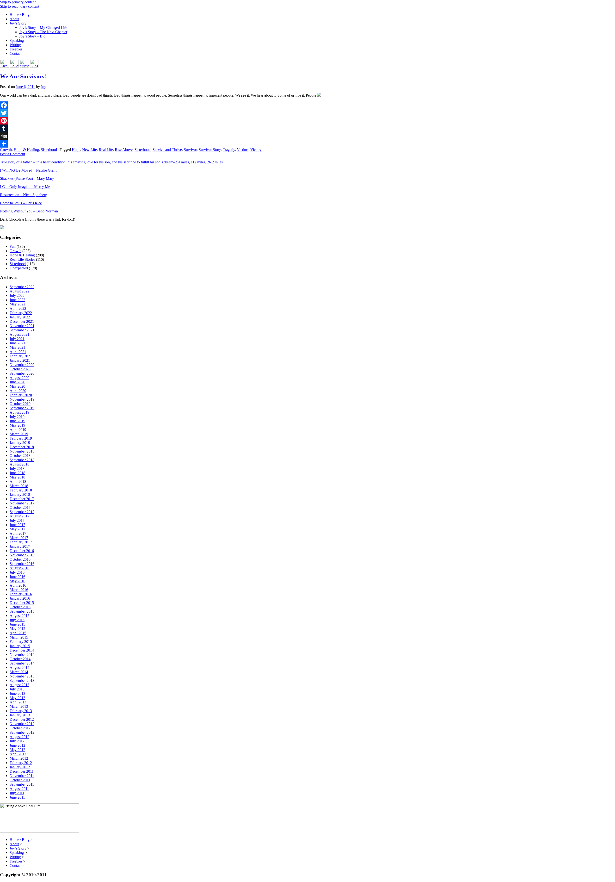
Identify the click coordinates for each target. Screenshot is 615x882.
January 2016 (20, 598)
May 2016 (17, 581)
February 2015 (21, 642)
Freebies (16, 49)
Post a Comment (12, 154)
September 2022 (22, 287)
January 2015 (20, 646)
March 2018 (19, 486)
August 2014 (19, 667)
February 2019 (21, 438)
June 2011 (17, 797)
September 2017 (22, 512)
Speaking (17, 40)
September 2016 (22, 564)
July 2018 (17, 468)
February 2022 (21, 313)
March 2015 (19, 637)
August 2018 (19, 464)
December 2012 (22, 719)
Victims (242, 150)
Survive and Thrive (167, 150)
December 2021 (22, 321)
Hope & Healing (26, 150)
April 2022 (18, 308)
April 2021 (18, 352)
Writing (15, 45)
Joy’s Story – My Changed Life (43, 27)
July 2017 (17, 520)
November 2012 (22, 724)
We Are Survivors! (23, 76)
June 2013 (17, 693)
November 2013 (22, 676)
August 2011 (19, 789)
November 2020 (22, 365)
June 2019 (17, 421)
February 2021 (21, 356)
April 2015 (18, 633)
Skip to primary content (18, 2)
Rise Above (124, 150)
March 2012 (19, 758)
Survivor (190, 150)
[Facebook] (307, 105)
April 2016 (18, 585)
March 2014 (19, 672)
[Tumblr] (307, 128)
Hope (76, 150)
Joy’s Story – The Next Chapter (43, 32)
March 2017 (19, 538)
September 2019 (22, 408)
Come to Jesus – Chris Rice (21, 203)
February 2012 (21, 763)
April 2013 (18, 702)
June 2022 (17, 300)
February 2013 (21, 711)
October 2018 (20, 455)
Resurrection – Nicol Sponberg (23, 195)
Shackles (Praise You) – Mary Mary (27, 178)
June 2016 (17, 577)
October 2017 (20, 507)
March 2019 (19, 434)
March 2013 (19, 706)
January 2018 (20, 494)
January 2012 (20, 767)
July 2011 (17, 793)
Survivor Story (210, 150)
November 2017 (22, 503)
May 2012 (17, 750)
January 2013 (20, 715)
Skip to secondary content (19, 6)
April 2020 (18, 391)
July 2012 (17, 741)
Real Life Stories (22, 259)
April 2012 (18, 754)
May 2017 (17, 529)
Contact (15, 53)
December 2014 (22, 650)
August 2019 (19, 412)
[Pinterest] (307, 120)
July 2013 (17, 689)
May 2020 (17, 386)
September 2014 (22, 663)
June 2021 (17, 343)
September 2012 (22, 732)
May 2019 (17, 425)
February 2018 (21, 490)
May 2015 (17, 629)
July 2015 (17, 620)
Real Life (106, 150)
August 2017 (19, 516)
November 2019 (22, 399)
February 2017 (21, 542)
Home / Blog (19, 14)
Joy (43, 87)
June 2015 (17, 624)
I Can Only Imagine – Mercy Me (25, 187)
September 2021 (22, 330)
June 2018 (17, 473)
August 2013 (19, 685)
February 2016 (21, 594)
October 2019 (20, 404)
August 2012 (19, 737)
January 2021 (20, 360)
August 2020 (19, 378)
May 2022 (17, 304)
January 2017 (20, 546)
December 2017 (22, 499)
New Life (89, 150)
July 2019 (17, 417)
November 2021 (22, 326)
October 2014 (20, 659)
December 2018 (22, 447)
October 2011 (20, 780)
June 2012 (17, 745)
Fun (13, 246)
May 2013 (17, 698)
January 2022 (20, 317)
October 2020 (20, 369)
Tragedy (229, 150)
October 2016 (20, 559)
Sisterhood (49, 150)
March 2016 (19, 590)
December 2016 (22, 551)
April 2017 (18, 533)
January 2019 (20, 443)
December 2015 (22, 603)
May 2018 (17, 477)
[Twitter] (307, 113)
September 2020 (22, 373)
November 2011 (22, 776)
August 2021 (19, 334)
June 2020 (17, 382)
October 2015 (20, 607)
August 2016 (19, 568)
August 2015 (19, 616)
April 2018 (18, 481)
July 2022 (17, 295)
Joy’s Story (18, 23)
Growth (6, 150)
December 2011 (22, 771)
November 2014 (22, 654)
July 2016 (17, 572)
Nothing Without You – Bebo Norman (29, 211)
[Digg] (307, 136)
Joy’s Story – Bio (32, 36)
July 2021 (17, 339)
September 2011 (22, 784)
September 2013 (22, 680)
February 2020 (21, 395)
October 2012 (20, 728)
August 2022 (19, 291)
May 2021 (17, 347)
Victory (256, 150)
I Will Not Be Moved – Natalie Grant (28, 170)
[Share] (307, 144)
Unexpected (19, 268)
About (14, 19)
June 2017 (17, 525)
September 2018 (22, 460)
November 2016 (22, 555)
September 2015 (22, 611)
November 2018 (22, 451)
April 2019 (18, 430)
